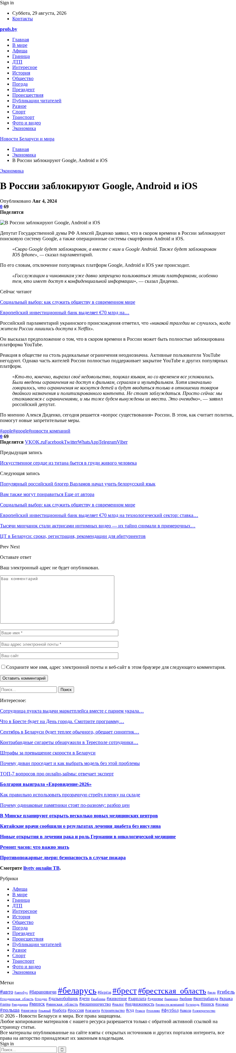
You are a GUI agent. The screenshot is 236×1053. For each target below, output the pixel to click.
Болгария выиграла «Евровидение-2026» (46, 784)
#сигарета (92, 1011)
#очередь (192, 1004)
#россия (76, 1010)
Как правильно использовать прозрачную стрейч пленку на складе (70, 794)
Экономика (24, 128)
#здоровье (155, 999)
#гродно (41, 999)
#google (21, 430)
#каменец (171, 999)
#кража (226, 998)
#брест (124, 990)
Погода (20, 84)
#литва (5, 1004)
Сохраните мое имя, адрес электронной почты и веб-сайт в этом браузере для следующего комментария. (116, 667)
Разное (19, 106)
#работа (59, 1010)
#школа (185, 1010)
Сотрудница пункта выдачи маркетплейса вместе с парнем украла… (72, 711)
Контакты (22, 18)
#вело (211, 992)
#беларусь (77, 990)
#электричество (203, 1010)
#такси (140, 1010)
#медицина (20, 1004)
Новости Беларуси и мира (27, 138)
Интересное (24, 67)
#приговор (29, 1010)
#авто (6, 992)
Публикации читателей (36, 100)
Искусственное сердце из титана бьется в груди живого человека (68, 463)
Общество (22, 78)
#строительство (113, 1011)
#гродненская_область (16, 999)
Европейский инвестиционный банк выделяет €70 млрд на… (64, 312)
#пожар (222, 1004)
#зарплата (137, 998)
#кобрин (185, 999)
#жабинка (98, 999)
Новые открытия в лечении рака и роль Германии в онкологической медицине (88, 836)
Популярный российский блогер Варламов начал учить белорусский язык (77, 483)
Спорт (19, 111)
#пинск (207, 1004)
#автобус (21, 992)
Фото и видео (26, 122)
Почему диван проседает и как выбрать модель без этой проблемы (70, 763)
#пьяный (44, 1010)
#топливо (153, 1010)
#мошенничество (95, 1004)
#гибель (226, 992)
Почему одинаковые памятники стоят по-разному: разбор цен (65, 805)
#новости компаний (49, 430)
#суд (130, 1010)
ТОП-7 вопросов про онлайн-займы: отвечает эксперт (57, 773)
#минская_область (62, 1004)
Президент (23, 89)
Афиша (19, 50)
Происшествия (27, 95)
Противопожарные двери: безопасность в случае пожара (63, 857)
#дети (84, 998)
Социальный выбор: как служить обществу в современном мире (67, 302)
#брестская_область (172, 990)
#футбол (170, 1010)
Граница (21, 56)
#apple (6, 430)
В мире (19, 45)
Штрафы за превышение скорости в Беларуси (48, 752)
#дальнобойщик (63, 998)
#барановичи (43, 992)
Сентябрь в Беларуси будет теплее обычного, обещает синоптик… (69, 731)
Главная (20, 39)
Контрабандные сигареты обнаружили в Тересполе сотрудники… (69, 742)
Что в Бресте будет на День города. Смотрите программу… (62, 721)
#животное (117, 998)
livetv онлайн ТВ (41, 868)
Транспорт (23, 117)
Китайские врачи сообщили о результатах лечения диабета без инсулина (80, 826)
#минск (37, 1003)
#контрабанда (205, 998)
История (21, 72)
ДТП (17, 61)
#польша (10, 1010)
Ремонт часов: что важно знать (34, 847)
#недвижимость (139, 1004)
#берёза (104, 992)
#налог (118, 1004)
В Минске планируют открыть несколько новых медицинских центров (79, 815)
